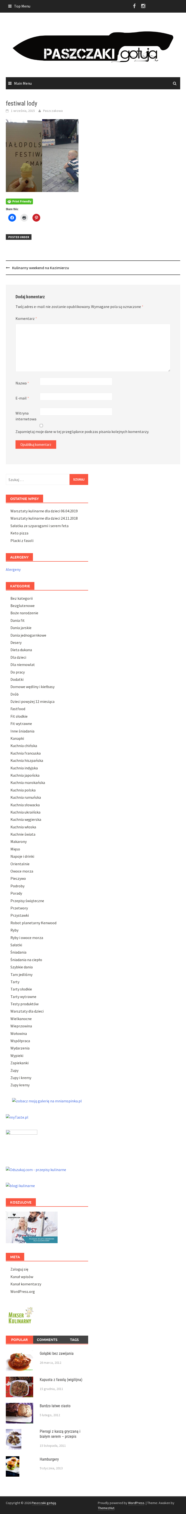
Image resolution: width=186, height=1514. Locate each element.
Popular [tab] (19, 1339)
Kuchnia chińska (23, 745)
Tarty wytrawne (23, 996)
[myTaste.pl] (17, 1116)
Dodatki (16, 679)
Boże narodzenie (24, 612)
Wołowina (18, 1033)
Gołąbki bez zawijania (57, 1353)
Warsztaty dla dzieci (27, 1011)
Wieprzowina (21, 1025)
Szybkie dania (21, 967)
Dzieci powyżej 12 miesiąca (32, 701)
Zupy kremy (20, 1084)
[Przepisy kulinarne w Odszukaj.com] (36, 1169)
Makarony (18, 841)
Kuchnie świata (22, 834)
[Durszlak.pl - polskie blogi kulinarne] (20, 1185)
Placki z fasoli (21, 540)
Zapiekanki (19, 1062)
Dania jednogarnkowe (28, 635)
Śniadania (18, 952)
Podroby (17, 885)
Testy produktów (24, 1003)
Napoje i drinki (22, 856)
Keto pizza (19, 533)
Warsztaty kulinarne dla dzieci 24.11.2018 (44, 518)
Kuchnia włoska (23, 826)
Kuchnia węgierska (25, 819)
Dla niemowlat (22, 664)
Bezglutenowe (22, 605)
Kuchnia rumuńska (25, 797)
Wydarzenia (20, 1048)
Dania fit (17, 620)
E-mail (22, 398)
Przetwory (19, 908)
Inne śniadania (22, 731)
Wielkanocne (21, 1018)
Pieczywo (18, 878)
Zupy (14, 1070)
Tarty (14, 981)
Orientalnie (20, 863)
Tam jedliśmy (21, 974)
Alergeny (13, 569)
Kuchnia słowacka (25, 804)
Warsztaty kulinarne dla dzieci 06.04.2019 (44, 510)
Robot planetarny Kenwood (33, 922)
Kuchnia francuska (25, 753)
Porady (16, 893)
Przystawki (19, 915)
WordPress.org (22, 1291)
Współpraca (20, 1040)
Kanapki (17, 738)
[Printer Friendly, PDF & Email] (19, 201)
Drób (14, 694)
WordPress (136, 1503)
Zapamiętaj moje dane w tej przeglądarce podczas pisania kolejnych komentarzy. (82, 431)
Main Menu (23, 83)
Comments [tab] (47, 1339)
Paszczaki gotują (44, 1503)
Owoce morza (21, 871)
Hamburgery (49, 1459)
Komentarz (26, 318)
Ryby (14, 930)
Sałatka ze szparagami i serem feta (39, 525)
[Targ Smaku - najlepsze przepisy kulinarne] (21, 1142)
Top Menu (22, 6)
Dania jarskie (20, 627)
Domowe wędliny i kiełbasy (32, 686)
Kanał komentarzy (25, 1283)
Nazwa (22, 383)
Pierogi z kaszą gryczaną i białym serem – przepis (60, 1434)
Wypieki (16, 1055)
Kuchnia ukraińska (25, 812)
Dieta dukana (21, 649)
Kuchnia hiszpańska (26, 760)
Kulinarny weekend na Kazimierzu (40, 267)
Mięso (15, 849)
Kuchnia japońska (24, 775)
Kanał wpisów (21, 1276)
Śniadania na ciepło (26, 959)
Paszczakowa (53, 110)
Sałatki (16, 944)
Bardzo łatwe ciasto (55, 1406)
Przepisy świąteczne (27, 900)
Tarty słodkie (21, 989)
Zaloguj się (19, 1269)
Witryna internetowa (26, 416)
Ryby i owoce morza (26, 937)
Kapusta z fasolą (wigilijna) (61, 1379)
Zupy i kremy (20, 1077)
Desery (16, 642)
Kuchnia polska (23, 790)
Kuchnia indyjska (24, 767)
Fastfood (17, 708)
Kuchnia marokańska (27, 782)
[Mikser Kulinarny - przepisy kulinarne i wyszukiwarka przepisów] (20, 1314)
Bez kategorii (21, 598)
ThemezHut (106, 1508)
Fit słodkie (19, 716)
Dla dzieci (18, 657)
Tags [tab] (74, 1339)
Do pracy (17, 672)
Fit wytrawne (21, 723)
